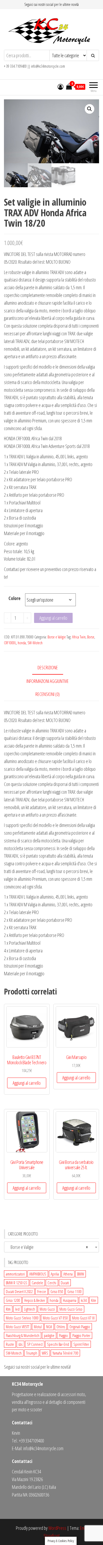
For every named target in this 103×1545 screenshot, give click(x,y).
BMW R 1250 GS (16, 1282)
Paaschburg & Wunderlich (22, 1335)
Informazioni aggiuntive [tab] (47, 681)
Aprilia (55, 1274)
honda (22, 642)
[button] (89, 109)
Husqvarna (69, 1300)
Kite (93, 1300)
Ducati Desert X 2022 (19, 1291)
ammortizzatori (15, 1274)
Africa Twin (79, 636)
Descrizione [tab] (48, 667)
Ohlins (61, 1326)
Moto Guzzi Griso (70, 1309)
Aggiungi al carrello (53, 618)
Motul (38, 1326)
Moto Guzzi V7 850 (55, 1317)
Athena (68, 1274)
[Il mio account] (60, 87)
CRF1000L (10, 642)
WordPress (57, 1528)
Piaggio (63, 1335)
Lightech (29, 1309)
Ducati (65, 1282)
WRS (45, 1353)
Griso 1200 (13, 1300)
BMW (80, 1274)
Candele (37, 1282)
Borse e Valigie (57, 636)
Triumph (31, 1353)
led (17, 1309)
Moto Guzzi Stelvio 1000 (22, 1317)
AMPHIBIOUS (37, 1274)
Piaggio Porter (81, 1335)
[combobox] (51, 1247)
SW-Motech (35, 642)
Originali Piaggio (79, 1326)
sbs (20, 1344)
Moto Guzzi (47, 1309)
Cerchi (52, 1282)
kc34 (84, 1300)
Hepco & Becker (34, 1300)
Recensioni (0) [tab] (47, 694)
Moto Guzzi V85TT (17, 1326)
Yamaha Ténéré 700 (65, 1353)
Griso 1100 (74, 1291)
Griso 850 (56, 1291)
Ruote (10, 1344)
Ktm (8, 1309)
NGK (49, 1326)
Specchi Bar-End (58, 1344)
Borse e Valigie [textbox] (47, 1247)
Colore (14, 598)
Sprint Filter (81, 1344)
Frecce (41, 1291)
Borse (90, 636)
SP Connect (35, 1344)
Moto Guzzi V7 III (83, 1317)
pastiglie (49, 1335)
